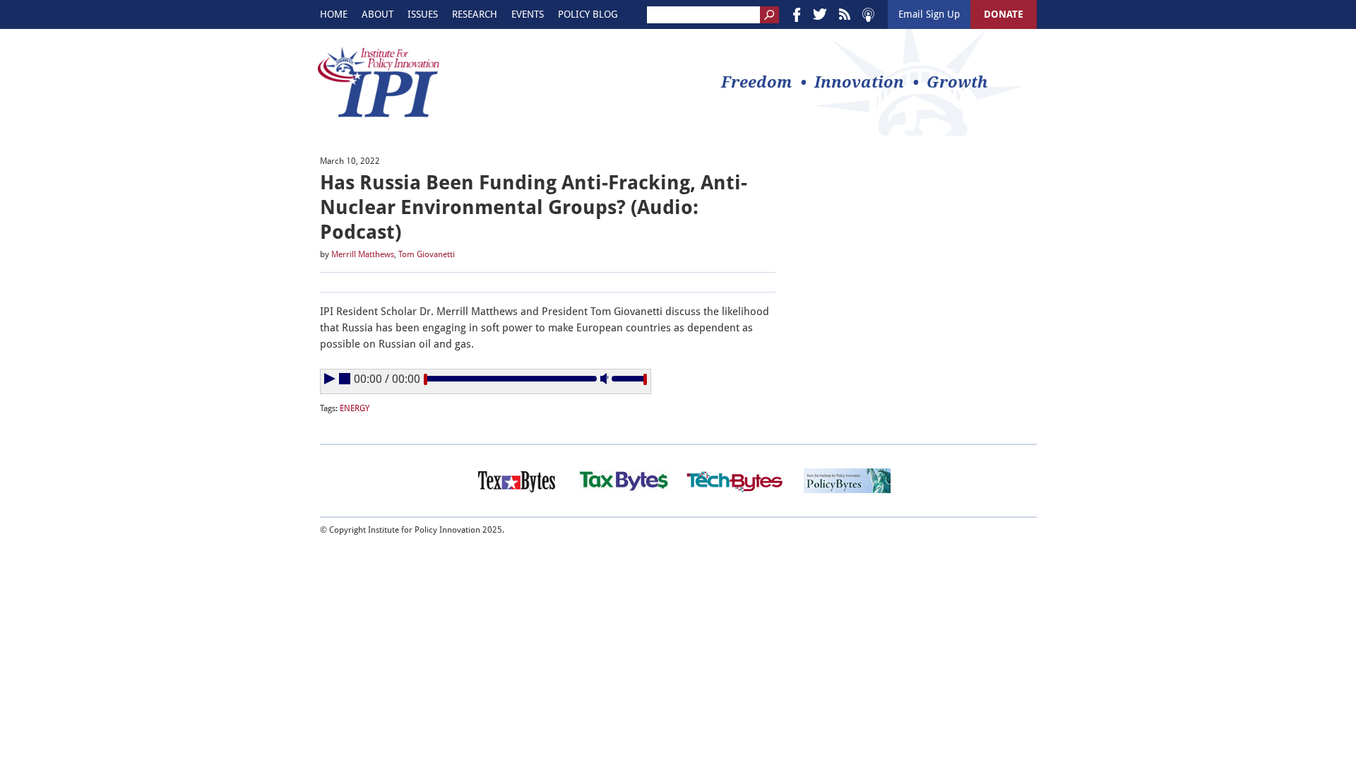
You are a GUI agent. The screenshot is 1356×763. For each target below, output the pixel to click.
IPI (378, 82)
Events (527, 14)
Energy (354, 408)
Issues (423, 14)
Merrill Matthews (362, 254)
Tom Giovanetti (426, 254)
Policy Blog (588, 14)
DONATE (1003, 14)
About (377, 14)
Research (474, 14)
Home (333, 14)
